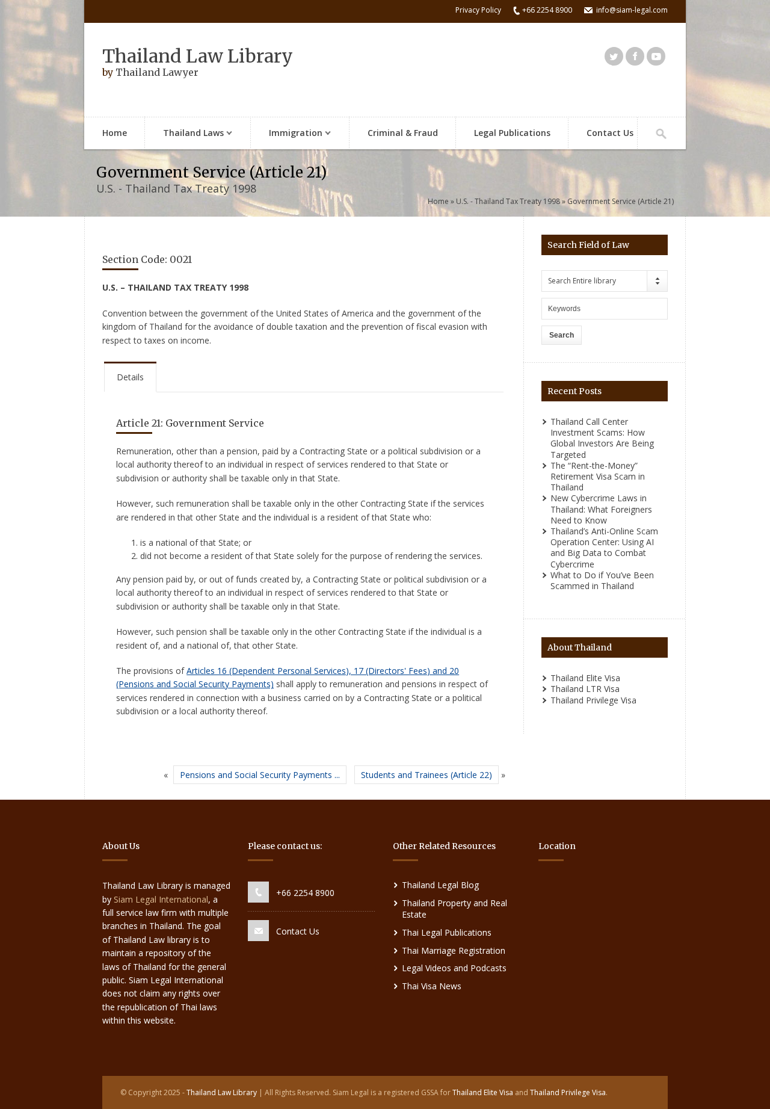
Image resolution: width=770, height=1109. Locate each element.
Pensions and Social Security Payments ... (260, 774)
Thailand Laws (184, 134)
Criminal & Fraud (403, 132)
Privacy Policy (478, 10)
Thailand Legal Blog (440, 885)
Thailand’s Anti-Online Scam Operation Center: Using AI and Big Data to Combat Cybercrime (604, 547)
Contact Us (610, 132)
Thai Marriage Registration (453, 950)
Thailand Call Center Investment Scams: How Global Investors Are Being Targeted (602, 438)
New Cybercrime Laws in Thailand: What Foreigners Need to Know (601, 508)
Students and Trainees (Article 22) (426, 774)
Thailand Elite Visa (585, 678)
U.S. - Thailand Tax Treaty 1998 (508, 201)
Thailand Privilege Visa (593, 700)
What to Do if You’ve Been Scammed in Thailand (602, 580)
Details (130, 377)
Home (114, 132)
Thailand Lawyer (157, 72)
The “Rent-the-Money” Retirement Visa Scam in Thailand (597, 476)
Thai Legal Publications (446, 932)
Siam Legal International (161, 899)
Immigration (286, 134)
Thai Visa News (431, 986)
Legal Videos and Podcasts (454, 968)
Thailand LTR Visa (585, 688)
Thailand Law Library (197, 56)
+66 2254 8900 (305, 892)
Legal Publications (512, 132)
